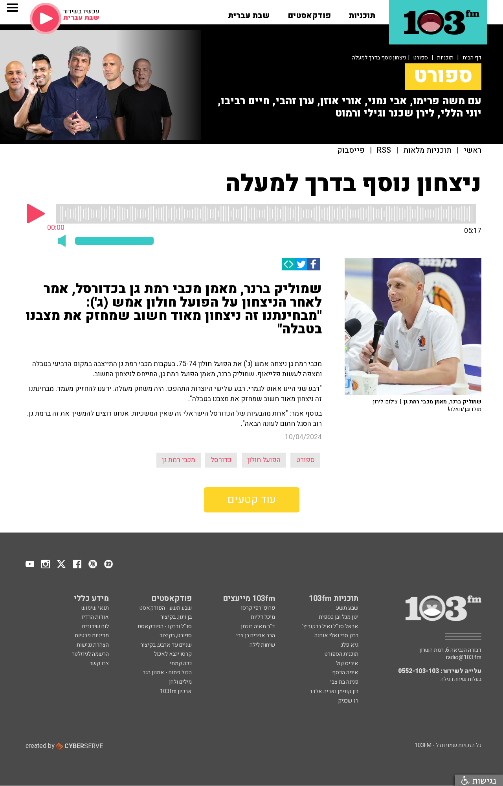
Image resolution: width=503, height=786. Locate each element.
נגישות (483, 780)
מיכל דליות (263, 617)
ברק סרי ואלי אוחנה (336, 635)
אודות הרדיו (95, 617)
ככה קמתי (181, 663)
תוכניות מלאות (427, 150)
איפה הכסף (345, 672)
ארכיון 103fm (176, 691)
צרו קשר (99, 663)
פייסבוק (351, 150)
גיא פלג (349, 645)
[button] (362, 13)
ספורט (420, 58)
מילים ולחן (180, 682)
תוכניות (445, 58)
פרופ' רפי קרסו (258, 608)
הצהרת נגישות (93, 645)
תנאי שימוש (95, 608)
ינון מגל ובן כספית (338, 617)
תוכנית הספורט (341, 654)
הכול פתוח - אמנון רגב (167, 672)
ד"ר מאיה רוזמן (258, 626)
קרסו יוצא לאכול (173, 654)
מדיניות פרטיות (92, 635)
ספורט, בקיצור (176, 635)
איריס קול (347, 663)
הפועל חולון (264, 460)
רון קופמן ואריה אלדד (333, 691)
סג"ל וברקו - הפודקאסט (165, 626)
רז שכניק (348, 701)
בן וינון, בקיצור (176, 617)
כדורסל (221, 460)
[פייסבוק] (313, 264)
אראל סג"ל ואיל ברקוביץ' (330, 626)
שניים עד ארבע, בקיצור (166, 645)
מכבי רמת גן (178, 460)
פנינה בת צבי (344, 682)
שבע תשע (347, 608)
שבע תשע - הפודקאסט (166, 608)
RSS (384, 150)
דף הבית (472, 58)
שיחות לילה (262, 645)
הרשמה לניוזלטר (90, 654)
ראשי (472, 150)
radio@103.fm (463, 657)
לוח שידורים (95, 626)
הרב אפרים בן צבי (255, 635)
